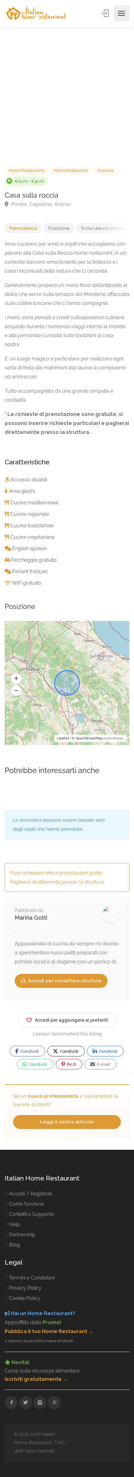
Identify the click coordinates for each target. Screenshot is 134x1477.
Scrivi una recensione (104, 228)
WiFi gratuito (26, 583)
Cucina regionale (29, 514)
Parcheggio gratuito (34, 560)
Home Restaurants (27, 170)
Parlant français (30, 571)
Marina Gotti (31, 917)
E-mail (103, 1064)
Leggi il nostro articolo (67, 1122)
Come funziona (26, 1204)
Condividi (29, 1051)
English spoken (29, 548)
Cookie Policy (24, 1298)
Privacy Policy (25, 1288)
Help (14, 1224)
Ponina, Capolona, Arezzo (40, 204)
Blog (14, 1245)
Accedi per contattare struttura (64, 981)
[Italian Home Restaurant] (36, 13)
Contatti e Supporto (31, 1214)
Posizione (59, 228)
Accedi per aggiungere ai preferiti (71, 1020)
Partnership (22, 1235)
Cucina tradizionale (32, 526)
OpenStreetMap (89, 738)
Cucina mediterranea (34, 503)
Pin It (71, 1064)
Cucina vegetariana (32, 537)
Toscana (105, 170)
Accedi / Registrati (30, 1194)
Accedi (105, 13)
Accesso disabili (28, 480)
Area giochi (22, 491)
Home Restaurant (71, 170)
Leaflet (63, 738)
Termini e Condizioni (32, 1278)
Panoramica (23, 228)
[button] (16, 678)
